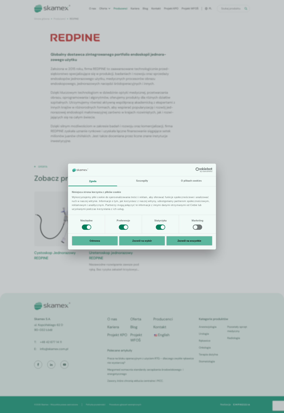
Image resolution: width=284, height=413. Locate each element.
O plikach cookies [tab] (191, 180)
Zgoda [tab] (92, 181)
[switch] (123, 227)
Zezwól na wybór (142, 240)
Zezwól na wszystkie (189, 240)
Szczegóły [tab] (142, 180)
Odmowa (95, 240)
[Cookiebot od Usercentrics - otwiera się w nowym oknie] (198, 169)
